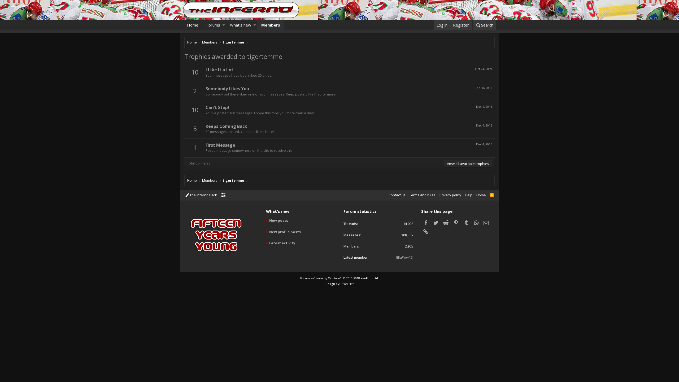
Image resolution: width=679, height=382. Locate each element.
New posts (278, 220)
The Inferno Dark (203, 195)
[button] (223, 25)
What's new (240, 25)
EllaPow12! (404, 257)
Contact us (397, 195)
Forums (213, 25)
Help (468, 195)
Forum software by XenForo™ (339, 278)
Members (270, 25)
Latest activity (282, 243)
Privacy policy (450, 195)
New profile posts (285, 231)
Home (192, 25)
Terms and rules (422, 195)
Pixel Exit (347, 284)
